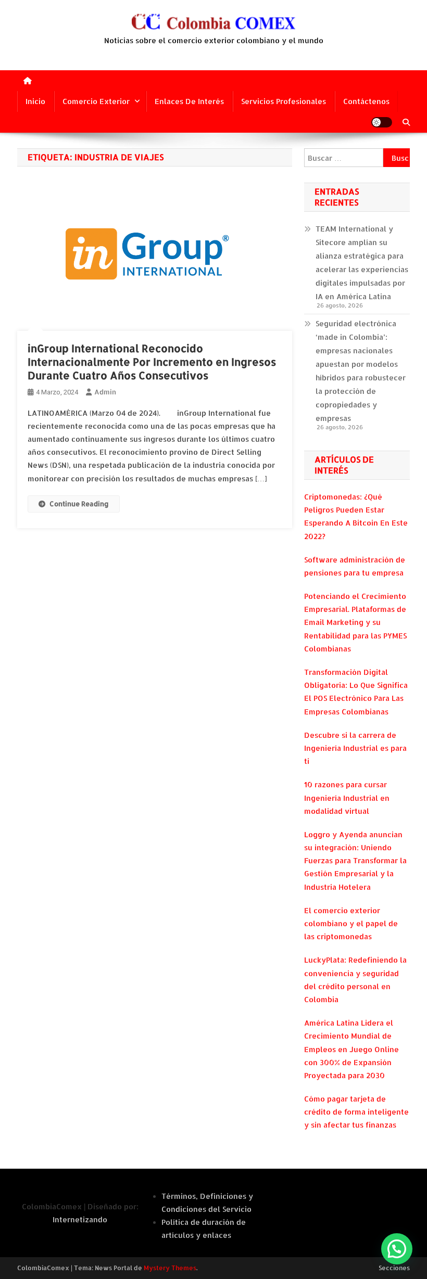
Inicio (35, 101)
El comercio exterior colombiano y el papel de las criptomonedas (351, 923)
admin (105, 392)
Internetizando (80, 1219)
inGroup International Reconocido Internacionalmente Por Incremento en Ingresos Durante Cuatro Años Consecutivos (152, 361)
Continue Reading (79, 504)
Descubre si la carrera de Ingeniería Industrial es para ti (355, 748)
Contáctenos (366, 101)
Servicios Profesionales (283, 101)
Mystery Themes (170, 1268)
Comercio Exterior (96, 101)
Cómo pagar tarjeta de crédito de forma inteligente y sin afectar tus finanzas (356, 1111)
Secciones (394, 1268)
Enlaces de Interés (189, 101)
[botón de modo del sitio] (381, 122)
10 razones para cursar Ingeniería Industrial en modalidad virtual (347, 797)
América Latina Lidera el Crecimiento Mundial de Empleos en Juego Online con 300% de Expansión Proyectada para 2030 (351, 1049)
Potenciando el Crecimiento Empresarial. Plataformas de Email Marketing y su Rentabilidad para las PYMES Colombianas (355, 622)
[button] (396, 1248)
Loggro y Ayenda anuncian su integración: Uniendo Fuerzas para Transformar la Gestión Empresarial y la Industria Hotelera (355, 860)
